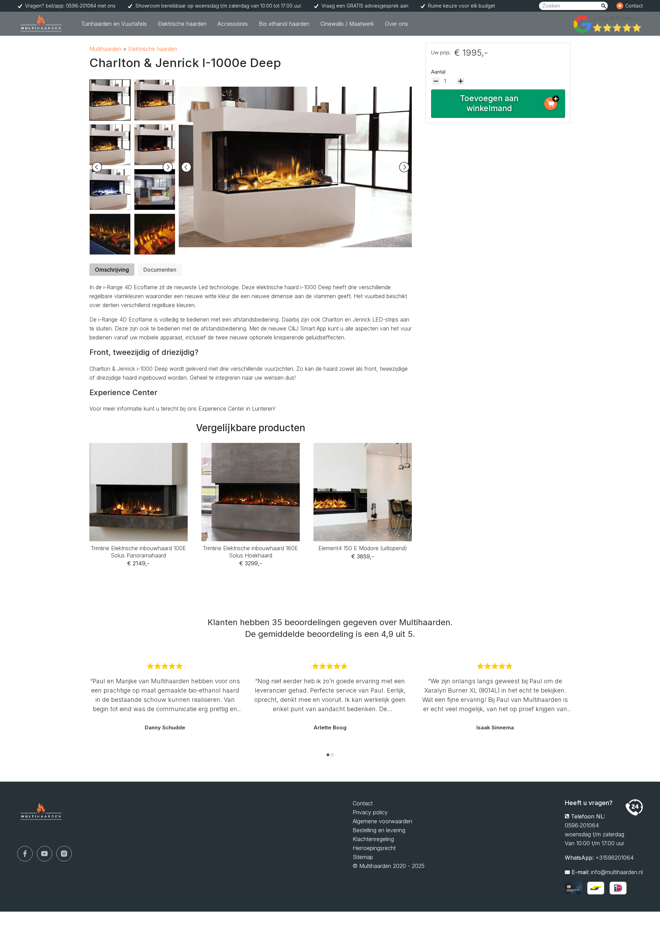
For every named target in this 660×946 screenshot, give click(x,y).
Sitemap (363, 856)
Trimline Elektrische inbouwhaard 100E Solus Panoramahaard (138, 452)
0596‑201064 (582, 825)
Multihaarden (105, 48)
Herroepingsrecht (374, 848)
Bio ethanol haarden (284, 23)
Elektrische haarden (182, 23)
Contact (625, 4)
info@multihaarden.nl (617, 872)
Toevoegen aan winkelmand (489, 103)
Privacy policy (370, 812)
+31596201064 (614, 857)
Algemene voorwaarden (382, 821)
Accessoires (233, 23)
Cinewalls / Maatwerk (347, 23)
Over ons (396, 23)
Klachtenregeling (373, 839)
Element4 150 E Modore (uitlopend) (362, 447)
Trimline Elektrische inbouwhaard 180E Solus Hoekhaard (250, 452)
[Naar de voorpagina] (41, 24)
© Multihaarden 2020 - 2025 (389, 865)
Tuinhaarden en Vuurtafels (114, 23)
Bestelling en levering (379, 830)
